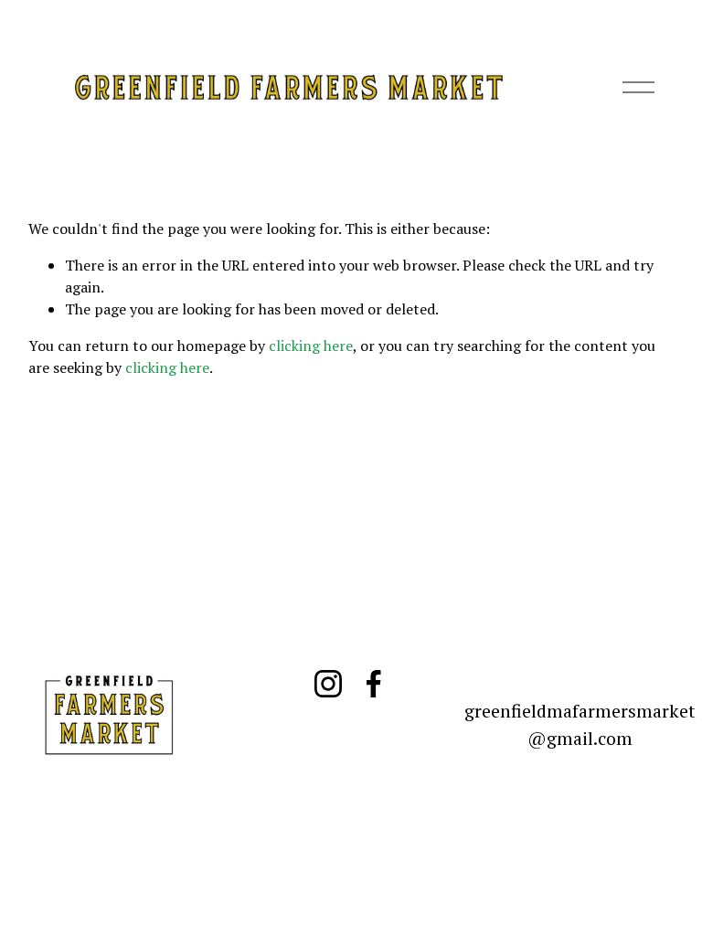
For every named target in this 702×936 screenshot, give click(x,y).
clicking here (311, 345)
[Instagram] (328, 683)
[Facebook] (373, 683)
